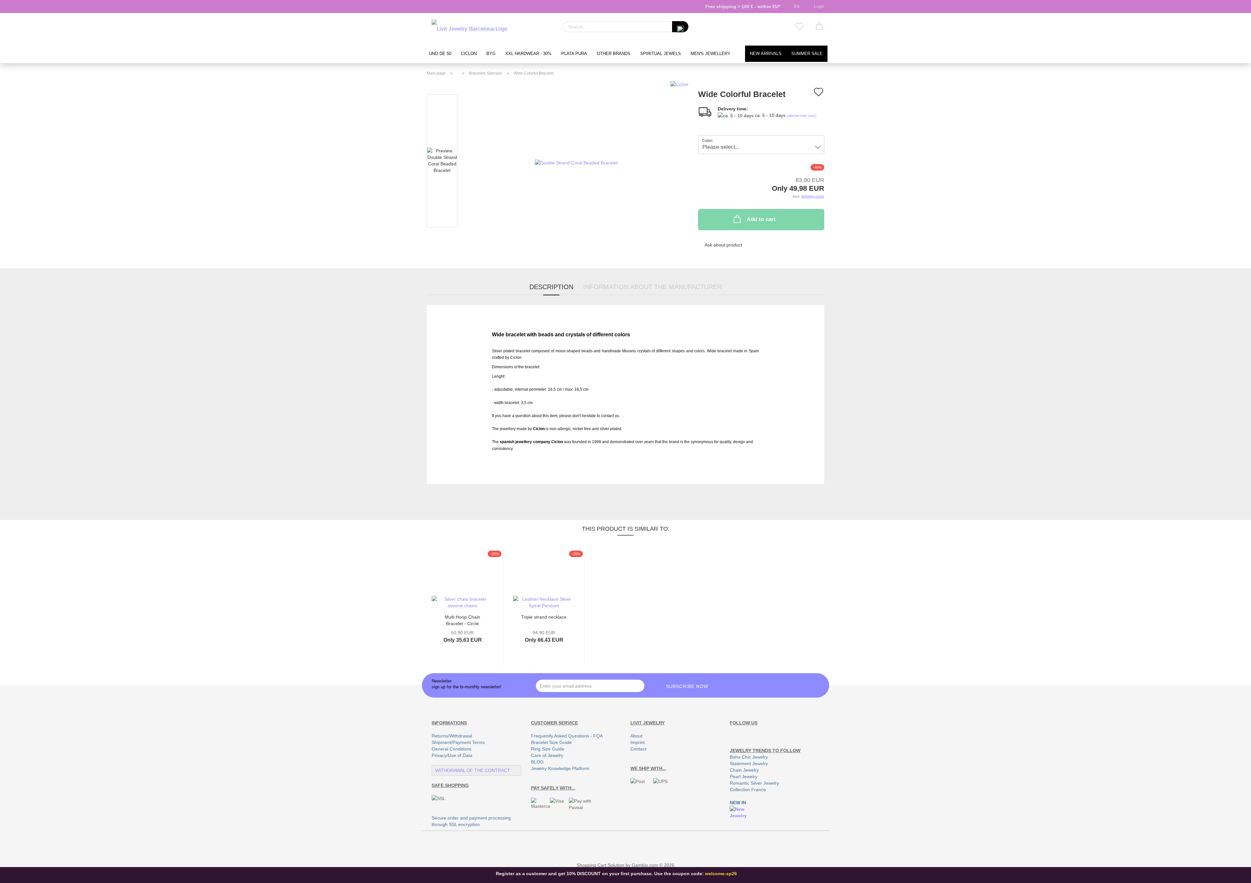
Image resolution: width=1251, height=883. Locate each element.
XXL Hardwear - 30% (528, 53)
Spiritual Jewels (660, 53)
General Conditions (451, 748)
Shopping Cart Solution (600, 865)
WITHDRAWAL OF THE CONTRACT (472, 770)
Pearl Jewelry (743, 776)
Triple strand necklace (544, 617)
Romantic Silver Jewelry (754, 783)
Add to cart (761, 219)
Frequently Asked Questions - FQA (567, 735)
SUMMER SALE (807, 53)
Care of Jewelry (547, 755)
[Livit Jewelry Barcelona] (469, 29)
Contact (638, 748)
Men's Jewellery (710, 53)
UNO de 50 (440, 53)
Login (818, 6)
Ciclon (469, 53)
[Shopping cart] (819, 26)
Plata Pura (574, 53)
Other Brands (613, 53)
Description (551, 286)
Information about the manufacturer (652, 286)
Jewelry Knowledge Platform (560, 768)
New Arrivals (766, 53)
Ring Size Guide (547, 748)
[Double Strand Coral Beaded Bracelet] (576, 162)
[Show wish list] (800, 26)
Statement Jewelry (749, 763)
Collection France (748, 789)
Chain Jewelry (744, 770)
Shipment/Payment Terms (458, 742)
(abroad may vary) (801, 116)
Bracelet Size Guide (551, 742)
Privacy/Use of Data (452, 755)
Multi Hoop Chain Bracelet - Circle (462, 619)
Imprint (637, 742)
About (636, 735)
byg (491, 53)
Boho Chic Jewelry (749, 757)
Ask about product (723, 244)
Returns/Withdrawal (452, 735)
